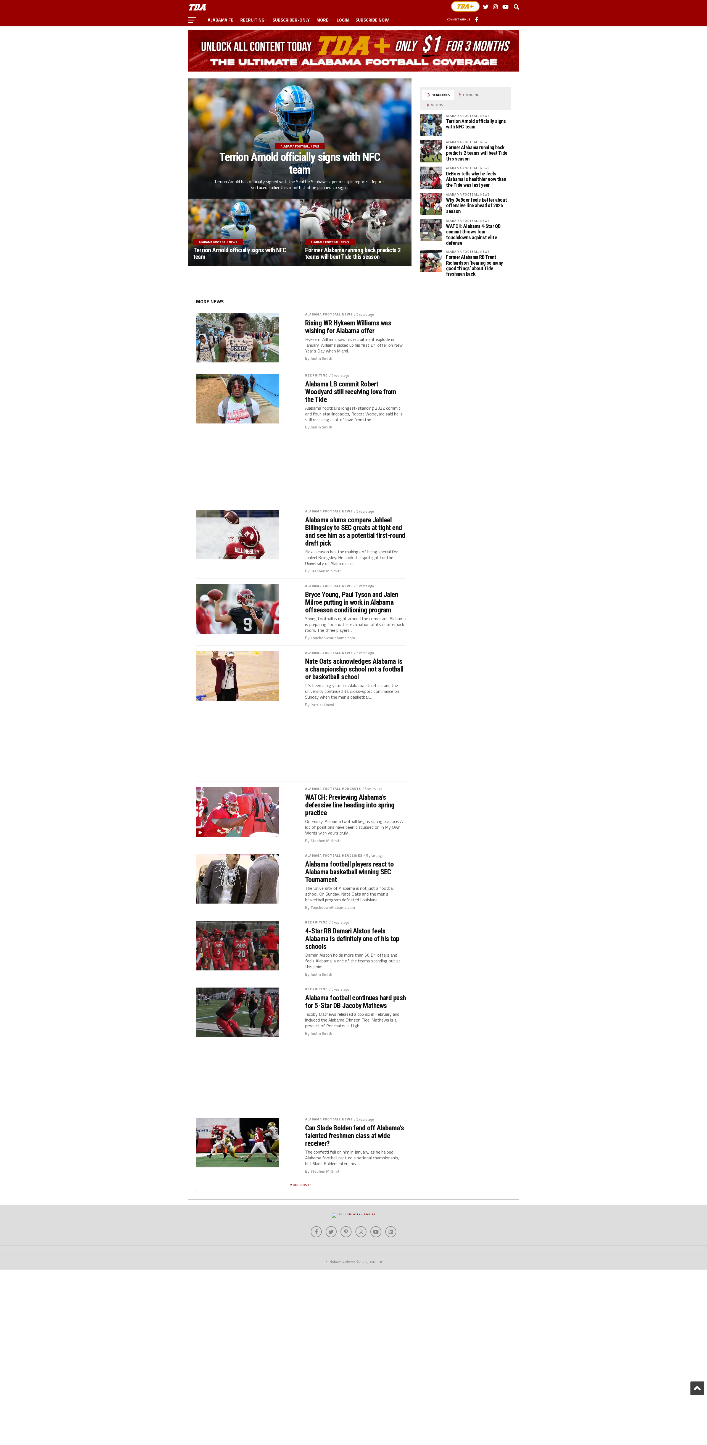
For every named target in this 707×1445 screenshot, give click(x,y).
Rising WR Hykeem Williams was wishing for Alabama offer (348, 327)
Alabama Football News (329, 314)
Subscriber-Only (291, 20)
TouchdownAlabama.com (332, 638)
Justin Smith (321, 358)
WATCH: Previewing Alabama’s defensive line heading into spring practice (350, 805)
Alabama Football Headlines (333, 855)
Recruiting (252, 20)
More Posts (301, 1185)
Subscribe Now (372, 20)
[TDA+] (465, 6)
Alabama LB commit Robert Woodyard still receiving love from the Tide (350, 391)
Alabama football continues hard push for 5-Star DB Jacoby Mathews (355, 1001)
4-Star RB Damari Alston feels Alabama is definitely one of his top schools (352, 938)
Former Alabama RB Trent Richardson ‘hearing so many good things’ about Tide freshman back (474, 265)
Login (343, 20)
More (322, 20)
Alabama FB (221, 20)
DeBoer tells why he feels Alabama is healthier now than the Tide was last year (476, 179)
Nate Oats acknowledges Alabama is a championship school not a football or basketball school (354, 669)
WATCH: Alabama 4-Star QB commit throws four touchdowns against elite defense (473, 234)
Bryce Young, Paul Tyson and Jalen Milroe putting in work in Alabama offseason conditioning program (351, 602)
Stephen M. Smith (326, 571)
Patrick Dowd (322, 705)
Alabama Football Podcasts (333, 788)
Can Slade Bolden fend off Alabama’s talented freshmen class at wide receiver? (354, 1135)
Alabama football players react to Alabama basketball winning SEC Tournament (349, 871)
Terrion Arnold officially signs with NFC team (476, 124)
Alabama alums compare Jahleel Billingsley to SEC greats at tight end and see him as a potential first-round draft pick (355, 531)
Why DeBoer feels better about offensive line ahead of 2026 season (476, 205)
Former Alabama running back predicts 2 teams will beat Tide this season (476, 152)
